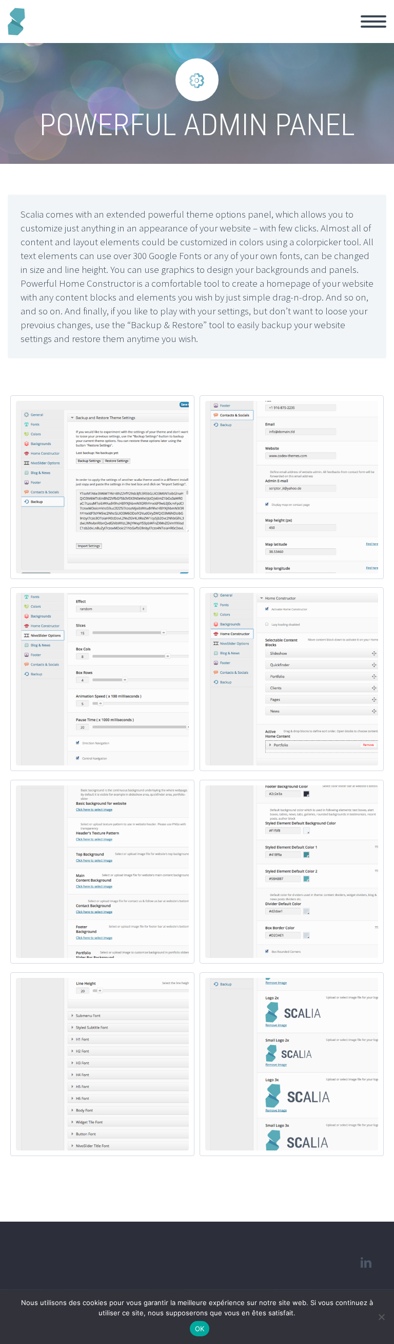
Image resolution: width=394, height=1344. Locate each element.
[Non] (381, 1317)
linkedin (365, 1262)
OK (200, 1329)
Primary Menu (373, 21)
